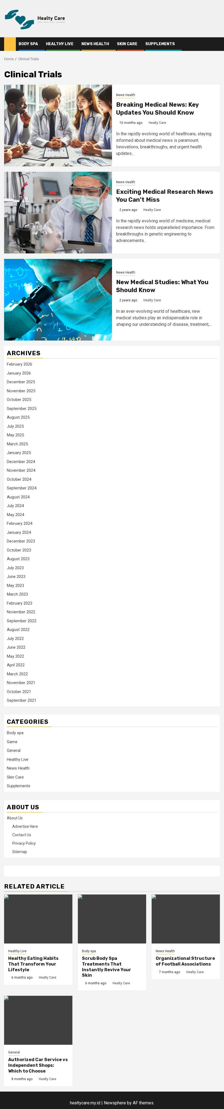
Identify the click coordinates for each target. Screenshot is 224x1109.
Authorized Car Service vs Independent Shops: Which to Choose (38, 1065)
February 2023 (19, 603)
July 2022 (15, 638)
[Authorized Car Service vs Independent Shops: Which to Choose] (38, 1020)
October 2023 (19, 550)
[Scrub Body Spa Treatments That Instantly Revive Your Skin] (112, 918)
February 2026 (19, 364)
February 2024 (19, 523)
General (13, 750)
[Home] (10, 44)
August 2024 (18, 497)
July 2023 (15, 567)
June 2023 (16, 576)
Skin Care (127, 44)
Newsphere (115, 1102)
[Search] (216, 44)
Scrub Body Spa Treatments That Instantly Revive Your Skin (106, 967)
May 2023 (15, 585)
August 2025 (18, 417)
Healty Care (157, 123)
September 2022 (21, 620)
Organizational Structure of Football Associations (185, 961)
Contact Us (21, 835)
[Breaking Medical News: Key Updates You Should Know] (58, 125)
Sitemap (19, 852)
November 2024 (21, 470)
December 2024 (21, 461)
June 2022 (16, 647)
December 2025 (21, 381)
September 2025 (21, 408)
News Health (95, 44)
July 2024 (15, 505)
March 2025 (17, 444)
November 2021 (21, 682)
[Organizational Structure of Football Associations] (186, 918)
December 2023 (21, 541)
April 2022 (16, 665)
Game (12, 741)
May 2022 (15, 656)
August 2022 (18, 629)
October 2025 (19, 399)
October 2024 (19, 479)
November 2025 (21, 390)
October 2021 (19, 691)
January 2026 (19, 373)
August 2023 (18, 558)
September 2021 (21, 700)
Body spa (28, 44)
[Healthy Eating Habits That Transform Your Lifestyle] (38, 918)
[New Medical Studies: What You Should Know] (58, 300)
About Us (15, 818)
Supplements (160, 44)
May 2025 (15, 435)
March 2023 (17, 594)
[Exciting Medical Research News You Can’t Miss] (58, 212)
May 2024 (15, 514)
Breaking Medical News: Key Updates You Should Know (157, 108)
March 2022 (17, 674)
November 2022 (21, 611)
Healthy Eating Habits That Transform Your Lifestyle (33, 964)
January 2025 (19, 452)
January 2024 (19, 532)
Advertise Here (25, 826)
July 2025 (15, 426)
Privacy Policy (24, 843)
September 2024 (21, 488)
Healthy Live (59, 44)
